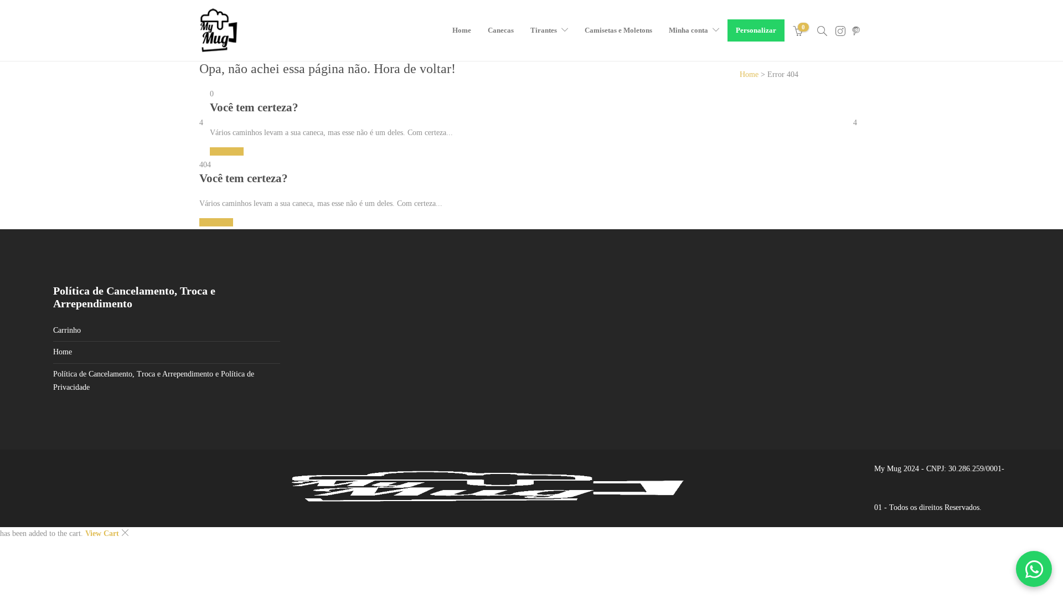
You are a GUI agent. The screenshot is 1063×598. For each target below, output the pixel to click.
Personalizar (756, 30)
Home (461, 30)
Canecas (501, 30)
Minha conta (688, 30)
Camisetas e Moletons (618, 30)
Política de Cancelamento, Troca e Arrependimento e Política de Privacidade (153, 380)
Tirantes (543, 30)
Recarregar (227, 151)
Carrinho (67, 330)
